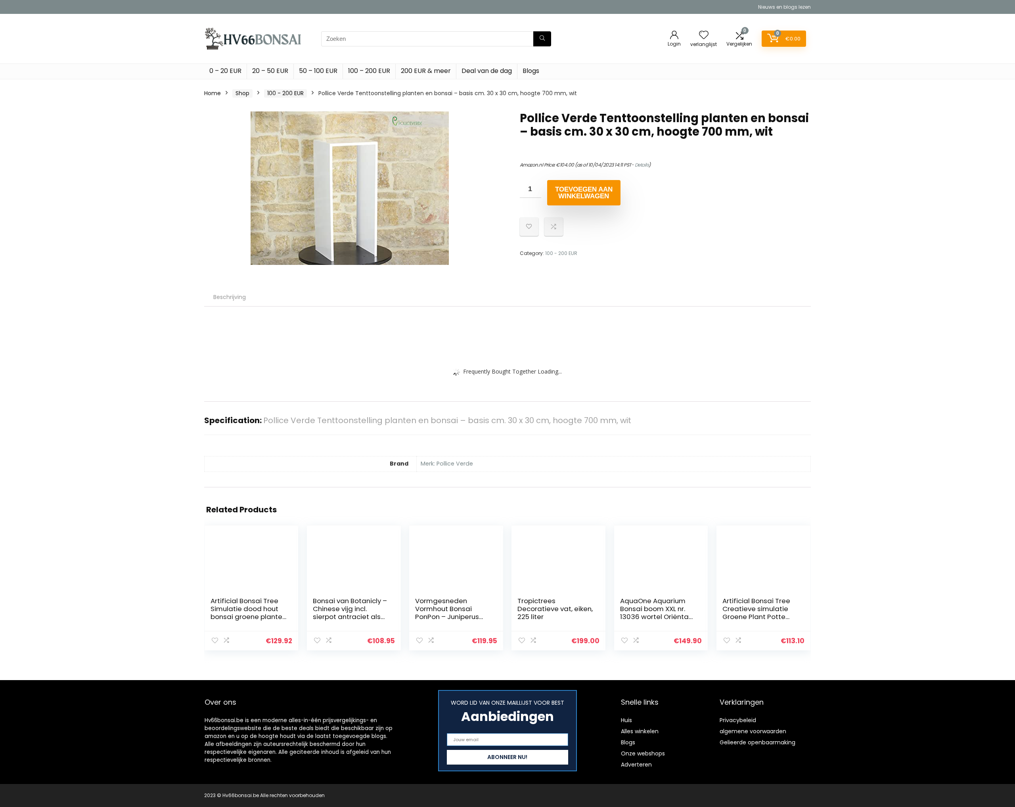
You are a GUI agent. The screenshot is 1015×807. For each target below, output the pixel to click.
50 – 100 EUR (318, 70)
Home (212, 93)
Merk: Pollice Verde (447, 464)
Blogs (531, 70)
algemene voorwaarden (753, 731)
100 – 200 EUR (369, 70)
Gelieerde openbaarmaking (757, 742)
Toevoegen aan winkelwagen (584, 193)
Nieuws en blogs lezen (784, 7)
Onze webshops (643, 753)
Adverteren (636, 765)
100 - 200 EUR (285, 93)
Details (642, 164)
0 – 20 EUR (225, 70)
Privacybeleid (738, 720)
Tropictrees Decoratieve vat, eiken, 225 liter (555, 608)
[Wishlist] (704, 35)
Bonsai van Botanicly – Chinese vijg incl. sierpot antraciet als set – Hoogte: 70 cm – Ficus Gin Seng (350, 616)
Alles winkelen (640, 731)
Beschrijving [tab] (229, 297)
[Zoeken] (542, 38)
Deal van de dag (487, 70)
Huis (626, 720)
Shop (242, 93)
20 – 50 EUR (270, 70)
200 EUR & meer (426, 70)
